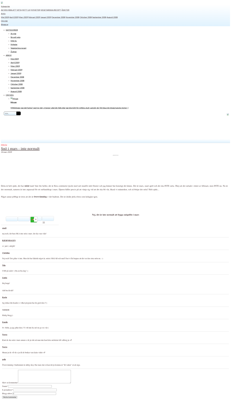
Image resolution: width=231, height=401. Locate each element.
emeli (4, 228)
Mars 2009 (23, 17)
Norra (4, 334)
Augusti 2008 (112, 17)
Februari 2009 (34, 17)
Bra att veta (15, 10)
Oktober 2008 (86, 17)
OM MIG (10, 95)
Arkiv (3, 13)
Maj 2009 (5, 17)
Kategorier (5, 6)
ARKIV (9, 55)
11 (44, 222)
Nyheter (35, 10)
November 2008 (72, 17)
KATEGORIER (12, 30)
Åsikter (65, 10)
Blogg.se (4, 24)
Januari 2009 (46, 17)
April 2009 (14, 17)
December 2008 (58, 17)
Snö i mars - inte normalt (20, 148)
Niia (4, 265)
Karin (4, 297)
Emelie (5, 322)
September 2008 (99, 17)
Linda (4, 277)
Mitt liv (26, 10)
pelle (4, 359)
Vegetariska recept (51, 10)
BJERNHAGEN (9, 240)
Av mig (4, 10)
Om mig (4, 21)
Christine (6, 252)
